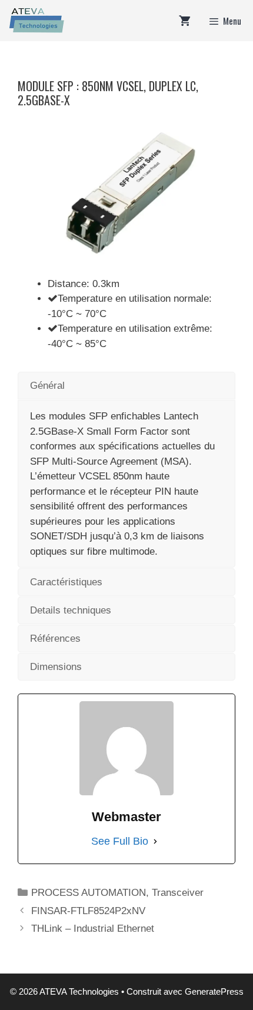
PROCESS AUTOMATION (88, 892)
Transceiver (178, 892)
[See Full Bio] (155, 841)
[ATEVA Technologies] (35, 20)
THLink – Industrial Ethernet (92, 928)
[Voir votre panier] (185, 20)
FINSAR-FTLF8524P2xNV (88, 910)
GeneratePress (214, 991)
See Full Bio (119, 841)
